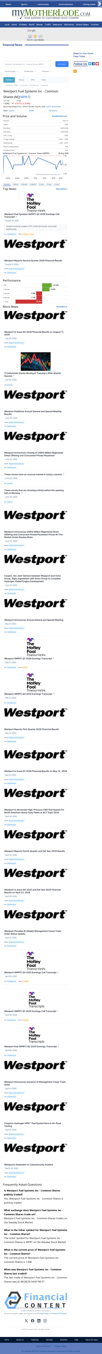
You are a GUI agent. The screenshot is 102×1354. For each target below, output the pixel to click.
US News (23, 24)
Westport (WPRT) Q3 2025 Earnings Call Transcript (31, 972)
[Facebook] (32, 1321)
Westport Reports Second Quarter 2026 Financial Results (33, 260)
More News (61, 189)
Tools (43, 80)
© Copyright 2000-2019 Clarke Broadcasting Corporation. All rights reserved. (51, 1351)
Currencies (23, 85)
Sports (24, 4)
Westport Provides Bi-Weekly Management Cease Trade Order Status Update (32, 932)
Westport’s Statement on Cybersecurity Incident (28, 1164)
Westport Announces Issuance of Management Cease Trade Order (35, 1083)
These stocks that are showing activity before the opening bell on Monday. (34, 491)
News (8, 4)
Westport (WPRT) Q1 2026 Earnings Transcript (29, 658)
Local (7, 24)
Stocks (21, 80)
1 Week (15, 184)
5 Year (56, 184)
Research (53, 110)
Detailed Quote (59, 116)
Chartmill (9, 483)
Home (6, 1340)
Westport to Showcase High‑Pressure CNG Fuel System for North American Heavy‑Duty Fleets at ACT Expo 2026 (34, 811)
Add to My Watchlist (53, 106)
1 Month (24, 184)
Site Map (49, 1340)
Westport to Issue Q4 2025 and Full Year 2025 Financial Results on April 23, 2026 (32, 891)
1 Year (41, 184)
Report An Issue (92, 1340)
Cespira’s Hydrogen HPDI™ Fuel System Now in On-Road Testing (32, 1124)
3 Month (33, 184)
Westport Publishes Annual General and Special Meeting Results (32, 412)
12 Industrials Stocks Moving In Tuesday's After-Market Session (32, 374)
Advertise (63, 1340)
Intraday (7, 184)
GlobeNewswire (11, 272)
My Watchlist (28, 71)
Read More (61, 306)
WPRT (25, 97)
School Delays (82, 24)
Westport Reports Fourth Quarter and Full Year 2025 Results (34, 851)
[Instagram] (45, 1321)
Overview (8, 85)
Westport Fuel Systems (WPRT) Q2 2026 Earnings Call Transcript (31, 215)
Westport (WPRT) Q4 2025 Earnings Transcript (29, 694)
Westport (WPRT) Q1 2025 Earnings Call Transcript (31, 1011)
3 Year (49, 184)
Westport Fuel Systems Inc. (16, 269)
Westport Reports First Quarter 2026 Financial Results (31, 729)
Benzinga (9, 385)
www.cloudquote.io (54, 1308)
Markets (9, 80)
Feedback (35, 1340)
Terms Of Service (59, 1313)
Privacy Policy (43, 1313)
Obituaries (69, 24)
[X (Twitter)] (26, 1321)
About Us (20, 1340)
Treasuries (44, 85)
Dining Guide (89, 4)
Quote (11, 110)
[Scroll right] (99, 4)
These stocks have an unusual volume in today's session (34, 474)
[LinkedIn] (39, 1321)
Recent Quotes (10, 71)
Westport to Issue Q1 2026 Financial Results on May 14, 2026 (35, 771)
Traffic (48, 24)
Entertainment (66, 4)
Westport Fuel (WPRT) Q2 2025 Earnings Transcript (31, 1046)
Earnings (26, 234)
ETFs (33, 80)
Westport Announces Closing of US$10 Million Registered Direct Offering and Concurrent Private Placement (33, 454)
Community (43, 4)
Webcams (57, 24)
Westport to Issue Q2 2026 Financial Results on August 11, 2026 (34, 333)
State (14, 24)
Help (76, 1340)
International (34, 85)
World (31, 24)
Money (39, 24)
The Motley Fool (11, 234)
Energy (31, 234)
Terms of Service (43, 1346)
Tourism (95, 24)
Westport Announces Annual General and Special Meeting (33, 620)
